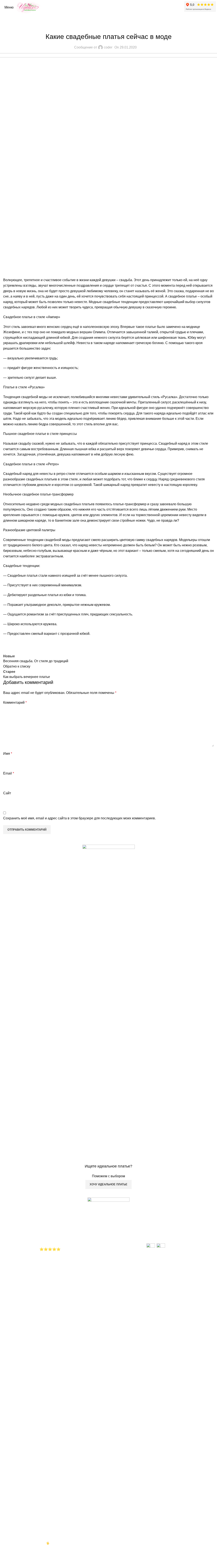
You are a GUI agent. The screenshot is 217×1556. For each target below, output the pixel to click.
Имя (7, 753)
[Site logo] (29, 7)
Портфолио (48, 1225)
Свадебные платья (54, 1209)
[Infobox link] (108, 1017)
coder (108, 47)
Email (8, 773)
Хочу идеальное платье (108, 1184)
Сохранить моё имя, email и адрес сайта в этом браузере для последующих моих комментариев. (79, 818)
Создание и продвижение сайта (23, 1543)
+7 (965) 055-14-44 (164, 1231)
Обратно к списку (16, 666)
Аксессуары (48, 1220)
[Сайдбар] (5, 1550)
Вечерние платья (52, 1214)
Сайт (7, 793)
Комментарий (15, 702)
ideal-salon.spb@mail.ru (168, 1236)
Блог (108, 25)
